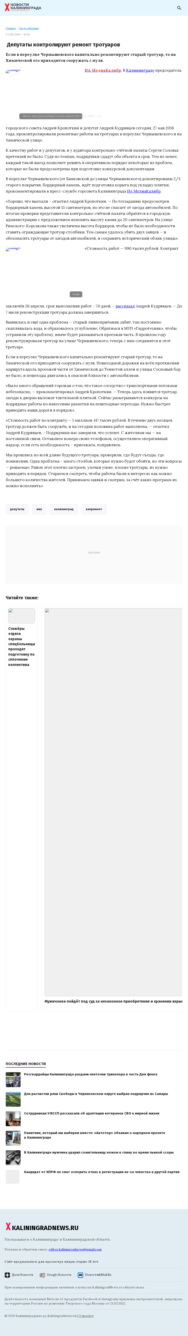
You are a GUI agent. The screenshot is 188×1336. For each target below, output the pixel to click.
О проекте (86, 1316)
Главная (11, 28)
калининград (64, 509)
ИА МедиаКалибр (143, 191)
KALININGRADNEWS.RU (45, 1228)
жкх (39, 509)
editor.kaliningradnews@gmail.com (75, 1249)
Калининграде (140, 70)
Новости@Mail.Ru (98, 1275)
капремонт (94, 509)
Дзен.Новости (22, 1275)
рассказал (125, 306)
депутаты (17, 509)
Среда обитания (29, 28)
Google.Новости (59, 1275)
